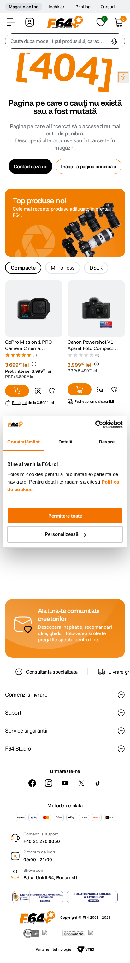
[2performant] (97, 933)
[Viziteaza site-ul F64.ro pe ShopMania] (73, 933)
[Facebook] (32, 783)
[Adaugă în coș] (17, 391)
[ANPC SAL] (37, 897)
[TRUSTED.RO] (31, 933)
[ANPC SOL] (92, 897)
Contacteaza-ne (30, 166)
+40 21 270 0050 (41, 841)
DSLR (96, 268)
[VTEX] (85, 949)
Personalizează (61, 534)
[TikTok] (98, 783)
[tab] (23, 268)
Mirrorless (62, 268)
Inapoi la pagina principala (88, 166)
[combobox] (65, 41)
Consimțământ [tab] (23, 441)
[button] (10, 22)
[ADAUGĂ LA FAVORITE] (52, 391)
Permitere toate (65, 516)
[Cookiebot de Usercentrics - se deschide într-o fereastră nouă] (95, 424)
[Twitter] (81, 783)
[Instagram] (48, 783)
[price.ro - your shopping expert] (50, 933)
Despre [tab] (107, 441)
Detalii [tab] (65, 441)
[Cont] (30, 22)
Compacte (23, 268)
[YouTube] (65, 783)
